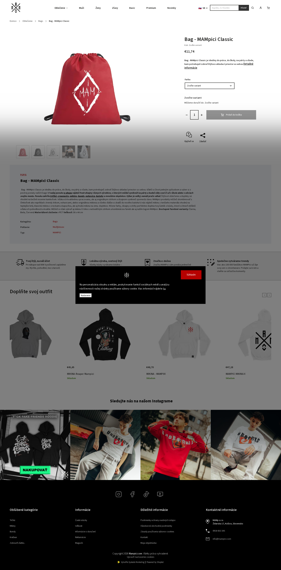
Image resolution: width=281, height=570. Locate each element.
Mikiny (12, 526)
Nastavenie (85, 295)
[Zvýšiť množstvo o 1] (201, 115)
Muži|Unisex (58, 227)
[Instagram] (118, 494)
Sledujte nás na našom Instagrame (141, 401)
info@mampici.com (222, 539)
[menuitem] (63, 8)
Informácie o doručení (85, 531)
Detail (58, 369)
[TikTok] (146, 494)
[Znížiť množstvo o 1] (186, 115)
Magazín (79, 543)
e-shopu (68, 193)
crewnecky (63, 196)
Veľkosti (78, 526)
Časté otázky (81, 520)
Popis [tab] (23, 174)
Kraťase (13, 537)
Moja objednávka (148, 543)
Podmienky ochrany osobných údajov (157, 520)
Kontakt (144, 537)
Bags (55, 221)
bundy (81, 196)
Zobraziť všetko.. (17, 543)
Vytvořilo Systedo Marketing (132, 562)
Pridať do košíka (234, 114)
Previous (264, 295)
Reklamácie (80, 537)
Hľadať (244, 7)
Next (269, 295)
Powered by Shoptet (155, 562)
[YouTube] (160, 494)
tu (164, 288)
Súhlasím (191, 274)
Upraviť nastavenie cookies (140, 557)
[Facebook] (132, 494)
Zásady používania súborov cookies (157, 531)
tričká (53, 196)
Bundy (13, 531)
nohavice (90, 196)
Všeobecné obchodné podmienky (156, 526)
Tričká (12, 520)
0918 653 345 (219, 530)
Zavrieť (245, 147)
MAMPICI (57, 232)
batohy (99, 196)
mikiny (73, 196)
